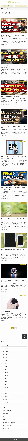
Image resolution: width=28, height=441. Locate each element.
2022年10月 (6, 399)
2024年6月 (5, 363)
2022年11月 (5, 396)
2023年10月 (6, 366)
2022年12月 (6, 393)
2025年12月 (6, 348)
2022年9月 (5, 403)
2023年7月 (5, 375)
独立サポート (6, 419)
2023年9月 (5, 369)
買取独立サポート (7, 426)
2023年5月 (5, 381)
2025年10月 (6, 354)
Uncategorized (7, 410)
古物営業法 (5, 413)
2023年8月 (5, 372)
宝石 (4, 416)
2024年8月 (5, 357)
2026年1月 (5, 345)
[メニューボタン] (26, 2)
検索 (24, 336)
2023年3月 (5, 387)
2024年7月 (5, 360)
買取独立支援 (6, 429)
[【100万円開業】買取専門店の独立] (14, 2)
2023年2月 (5, 390)
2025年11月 (5, 351)
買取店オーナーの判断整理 (9, 422)
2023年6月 (5, 378)
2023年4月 (5, 384)
